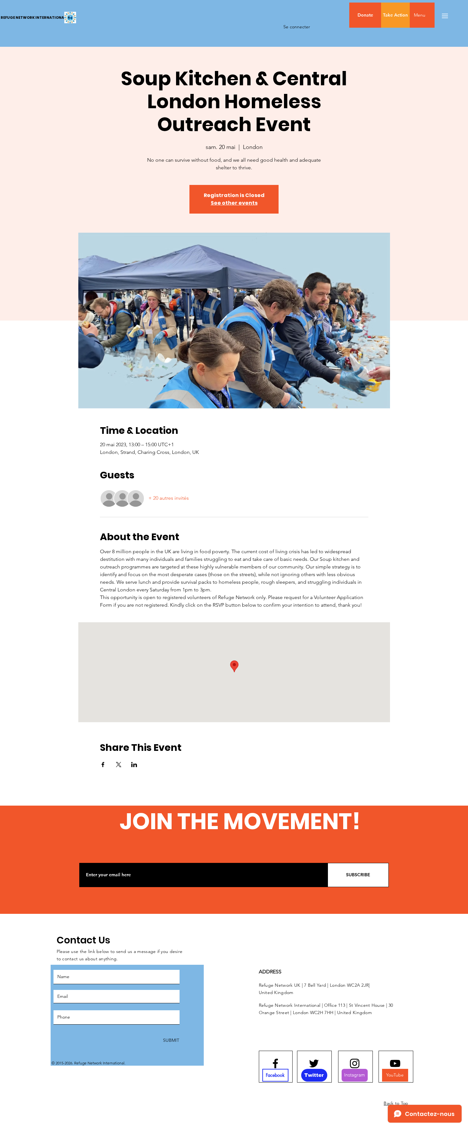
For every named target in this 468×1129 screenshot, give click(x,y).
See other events (234, 203)
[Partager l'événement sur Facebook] (103, 764)
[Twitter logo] (314, 1063)
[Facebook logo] (275, 1063)
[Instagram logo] (354, 1063)
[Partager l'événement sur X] (119, 764)
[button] (433, 15)
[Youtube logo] (395, 1063)
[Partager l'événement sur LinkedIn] (134, 764)
